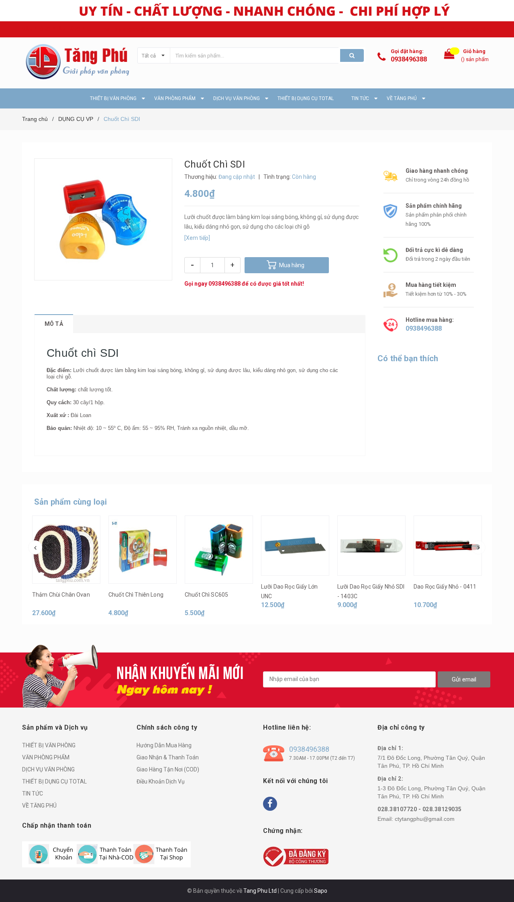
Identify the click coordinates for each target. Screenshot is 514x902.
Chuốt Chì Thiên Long (135, 594)
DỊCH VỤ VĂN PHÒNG (48, 769)
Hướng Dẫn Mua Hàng (164, 745)
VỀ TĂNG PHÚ (39, 805)
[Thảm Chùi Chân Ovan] (66, 549)
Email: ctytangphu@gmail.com (135, 29)
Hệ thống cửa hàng (470, 29)
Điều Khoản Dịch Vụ (161, 781)
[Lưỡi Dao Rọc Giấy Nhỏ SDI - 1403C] (371, 545)
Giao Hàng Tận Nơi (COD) (168, 769)
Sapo (320, 891)
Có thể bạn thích (407, 358)
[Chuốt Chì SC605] (219, 549)
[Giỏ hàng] (449, 56)
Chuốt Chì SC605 (206, 594)
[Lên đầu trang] (500, 882)
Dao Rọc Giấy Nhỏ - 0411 (445, 586)
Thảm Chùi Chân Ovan (61, 594)
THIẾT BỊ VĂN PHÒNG (48, 745)
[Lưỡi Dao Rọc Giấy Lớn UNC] (295, 545)
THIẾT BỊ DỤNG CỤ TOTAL (54, 781)
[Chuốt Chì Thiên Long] (142, 549)
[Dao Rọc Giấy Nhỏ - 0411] (448, 545)
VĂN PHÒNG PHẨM (45, 757)
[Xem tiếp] (197, 238)
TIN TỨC (32, 793)
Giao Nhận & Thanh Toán (168, 757)
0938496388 (409, 59)
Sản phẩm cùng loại (70, 502)
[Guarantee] (295, 856)
